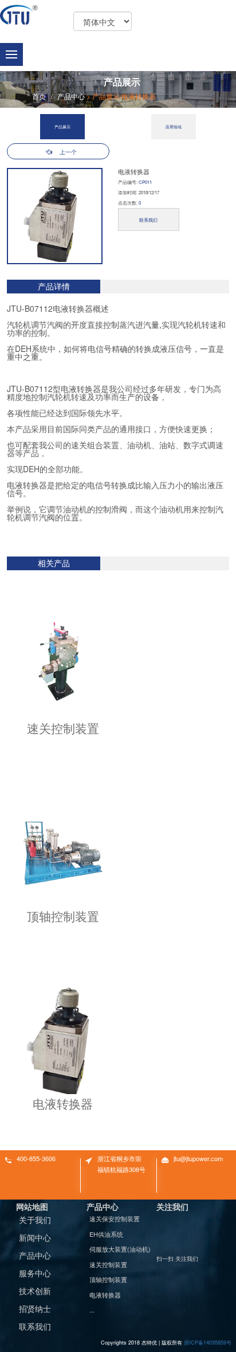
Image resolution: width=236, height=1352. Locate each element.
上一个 (68, 152)
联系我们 (148, 220)
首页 (39, 96)
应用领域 (174, 127)
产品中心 (71, 96)
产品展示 (106, 96)
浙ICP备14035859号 (207, 1342)
